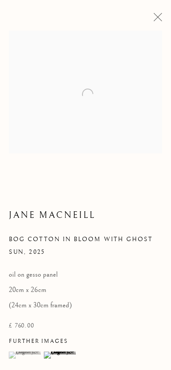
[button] (25, 355)
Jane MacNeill (52, 215)
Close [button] (155, 19)
